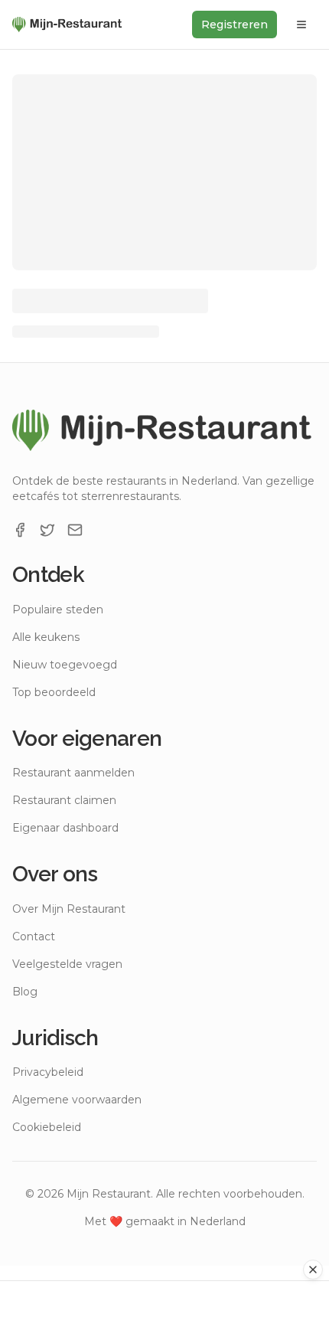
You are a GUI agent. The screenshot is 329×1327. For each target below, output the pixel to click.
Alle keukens (46, 637)
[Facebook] (20, 530)
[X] (47, 530)
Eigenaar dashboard (65, 828)
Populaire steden (57, 609)
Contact (33, 936)
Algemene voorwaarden (77, 1099)
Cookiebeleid (46, 1127)
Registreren (234, 24)
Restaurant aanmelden (73, 773)
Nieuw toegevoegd (64, 665)
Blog (24, 992)
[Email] (75, 530)
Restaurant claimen (64, 800)
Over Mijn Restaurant (68, 909)
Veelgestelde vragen (67, 964)
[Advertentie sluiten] (313, 1270)
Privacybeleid (47, 1072)
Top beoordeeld (54, 692)
